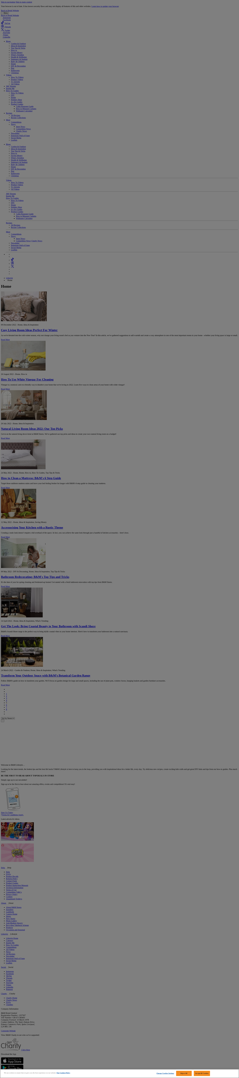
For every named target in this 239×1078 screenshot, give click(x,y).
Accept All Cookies (202, 1073)
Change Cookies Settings (165, 1073)
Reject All (183, 1073)
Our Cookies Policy (63, 1073)
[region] (119, 1073)
